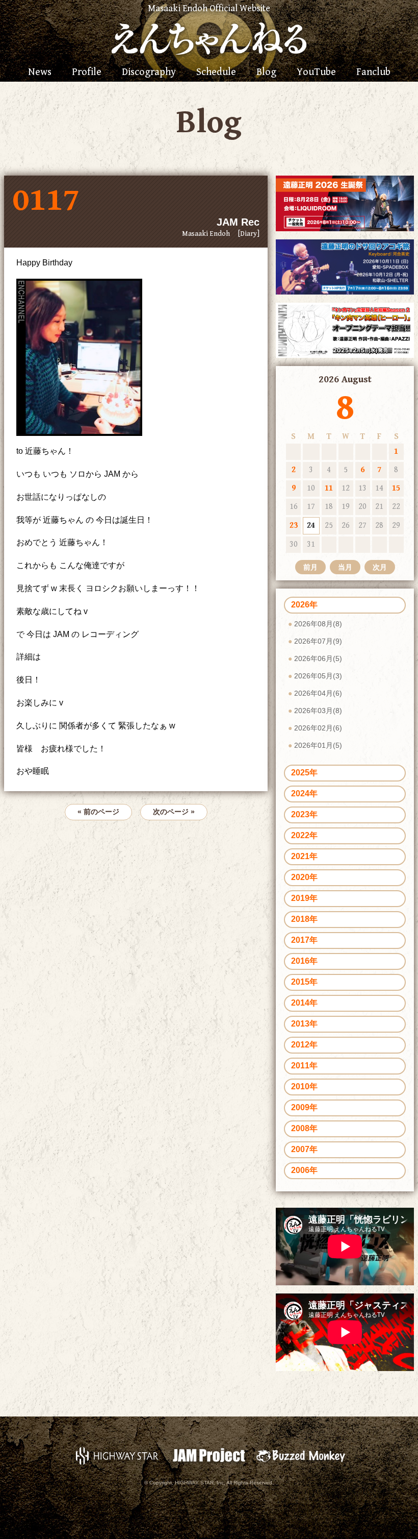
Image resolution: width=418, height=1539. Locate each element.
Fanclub (373, 72)
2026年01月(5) (318, 745)
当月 (345, 567)
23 (294, 525)
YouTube (316, 72)
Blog (266, 72)
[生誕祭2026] (345, 203)
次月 (380, 567)
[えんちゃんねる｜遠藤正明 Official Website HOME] (209, 37)
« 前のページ (98, 812)
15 (396, 488)
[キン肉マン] (345, 329)
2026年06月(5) (318, 658)
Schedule (216, 72)
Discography (149, 72)
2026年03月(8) (318, 710)
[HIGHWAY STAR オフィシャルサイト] (117, 1455)
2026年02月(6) (318, 728)
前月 (310, 567)
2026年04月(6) (318, 693)
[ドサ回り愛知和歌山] (345, 266)
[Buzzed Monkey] (301, 1455)
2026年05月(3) (318, 676)
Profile (86, 72)
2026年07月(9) (318, 641)
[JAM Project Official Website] (209, 1455)
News (39, 72)
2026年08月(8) (318, 624)
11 (329, 488)
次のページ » (174, 812)
